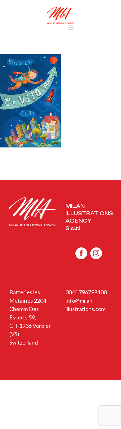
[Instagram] (96, 253)
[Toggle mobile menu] (71, 28)
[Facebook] (81, 253)
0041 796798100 (86, 292)
